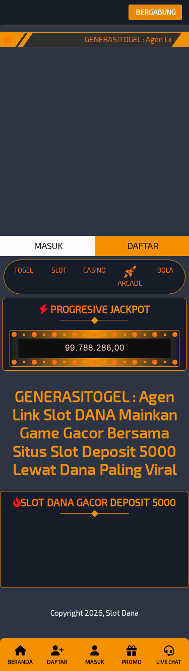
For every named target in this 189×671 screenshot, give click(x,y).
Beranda (20, 661)
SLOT (59, 270)
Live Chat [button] (168, 661)
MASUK (47, 245)
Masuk (94, 661)
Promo (132, 661)
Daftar (57, 661)
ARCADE (129, 283)
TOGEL (23, 270)
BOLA (165, 270)
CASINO (94, 270)
